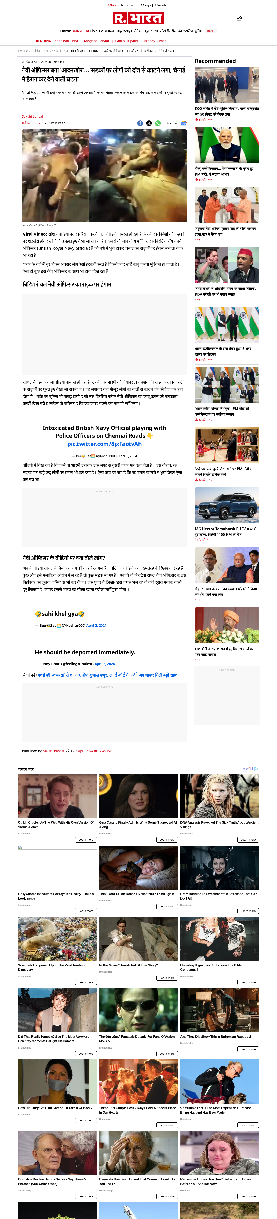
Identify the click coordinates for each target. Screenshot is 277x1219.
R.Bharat (112, 5)
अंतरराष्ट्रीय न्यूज (204, 119)
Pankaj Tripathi (126, 41)
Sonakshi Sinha (66, 41)
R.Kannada (160, 5)
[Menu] (237, 18)
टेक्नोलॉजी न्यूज (202, 539)
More (210, 31)
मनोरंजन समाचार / (42, 51)
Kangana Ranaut (96, 41)
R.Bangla (146, 5)
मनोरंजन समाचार (32, 123)
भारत (197, 239)
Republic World (129, 5)
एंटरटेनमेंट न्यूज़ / (60, 51)
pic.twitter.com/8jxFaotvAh (104, 444)
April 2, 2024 (127, 456)
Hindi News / (24, 51)
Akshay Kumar (155, 41)
